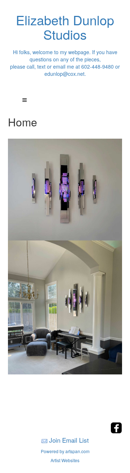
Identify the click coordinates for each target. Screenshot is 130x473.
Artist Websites (65, 460)
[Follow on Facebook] (116, 431)
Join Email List (69, 439)
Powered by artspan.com (65, 451)
